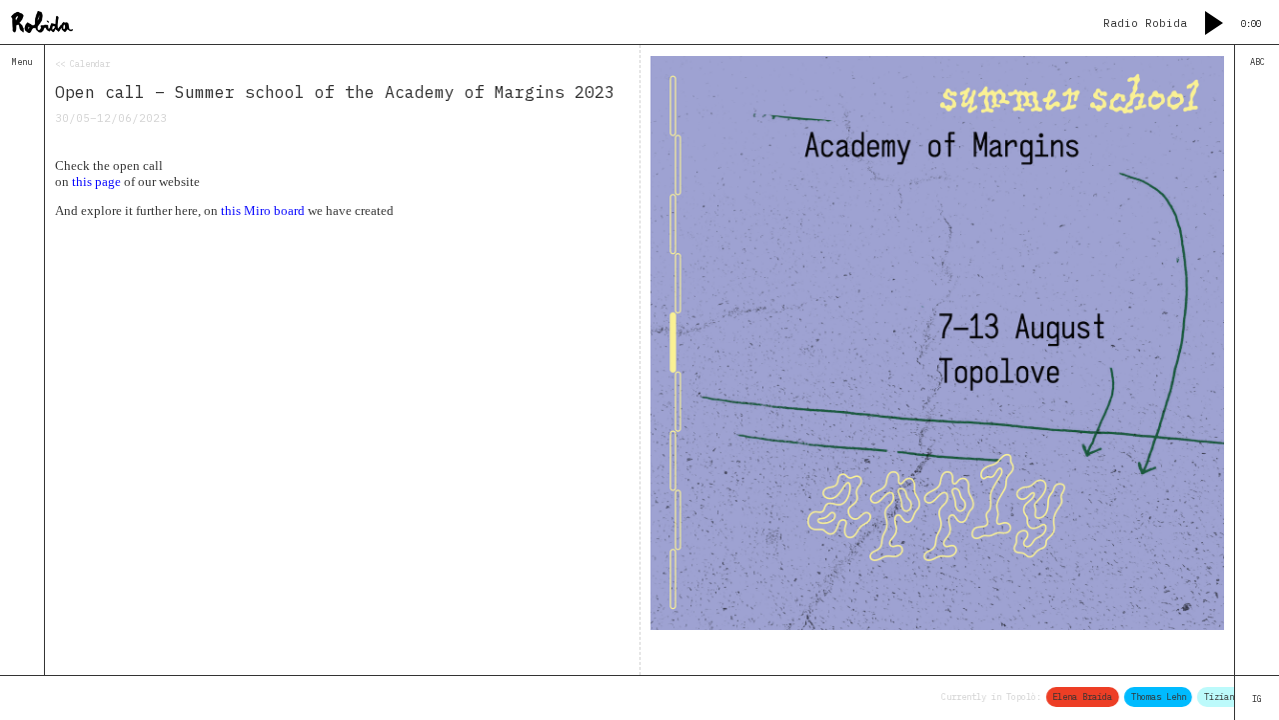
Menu (22, 61)
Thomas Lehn (1149, 696)
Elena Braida (1074, 696)
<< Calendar (82, 63)
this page (96, 181)
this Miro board (263, 210)
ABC (1257, 61)
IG (1257, 698)
